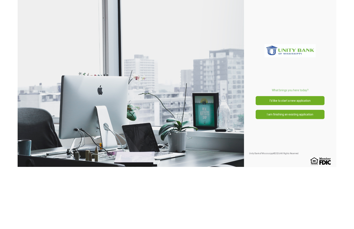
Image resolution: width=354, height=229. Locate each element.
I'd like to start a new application (290, 100)
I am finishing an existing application (290, 114)
